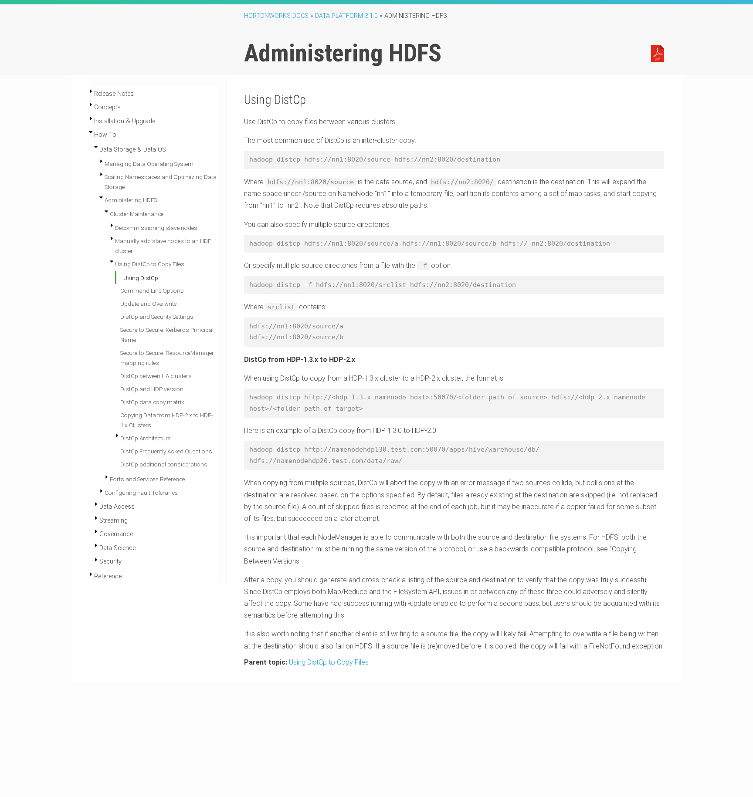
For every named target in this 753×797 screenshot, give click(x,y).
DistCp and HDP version (151, 388)
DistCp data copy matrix (152, 401)
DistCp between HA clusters (156, 375)
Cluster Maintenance (136, 213)
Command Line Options (152, 290)
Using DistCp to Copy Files (149, 263)
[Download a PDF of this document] (657, 52)
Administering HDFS (131, 199)
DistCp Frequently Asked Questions (166, 451)
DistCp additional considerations (163, 464)
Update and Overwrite (148, 303)
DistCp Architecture (145, 438)
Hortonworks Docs (276, 16)
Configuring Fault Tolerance (141, 492)
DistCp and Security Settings (156, 316)
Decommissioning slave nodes (156, 227)
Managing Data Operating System (149, 163)
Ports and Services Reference (147, 479)
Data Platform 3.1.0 (346, 16)
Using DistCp (140, 277)
